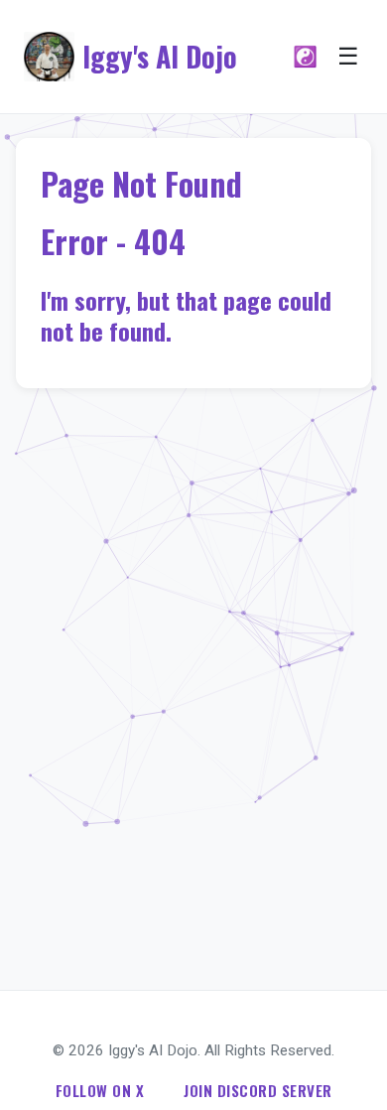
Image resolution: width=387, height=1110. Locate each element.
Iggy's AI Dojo (159, 56)
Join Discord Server (258, 1090)
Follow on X (100, 1090)
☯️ (305, 57)
